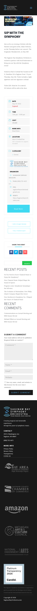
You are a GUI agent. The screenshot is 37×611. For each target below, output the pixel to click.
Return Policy (8, 451)
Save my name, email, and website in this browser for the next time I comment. (18, 384)
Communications (10, 313)
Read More (16, 131)
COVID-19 (7, 456)
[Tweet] (16, 252)
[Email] (25, 252)
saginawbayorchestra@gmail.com (20, 191)
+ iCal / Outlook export (19, 230)
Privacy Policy (8, 449)
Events (16, 155)
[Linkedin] (20, 252)
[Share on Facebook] (11, 252)
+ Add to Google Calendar (19, 224)
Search (27, 263)
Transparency (8, 454)
